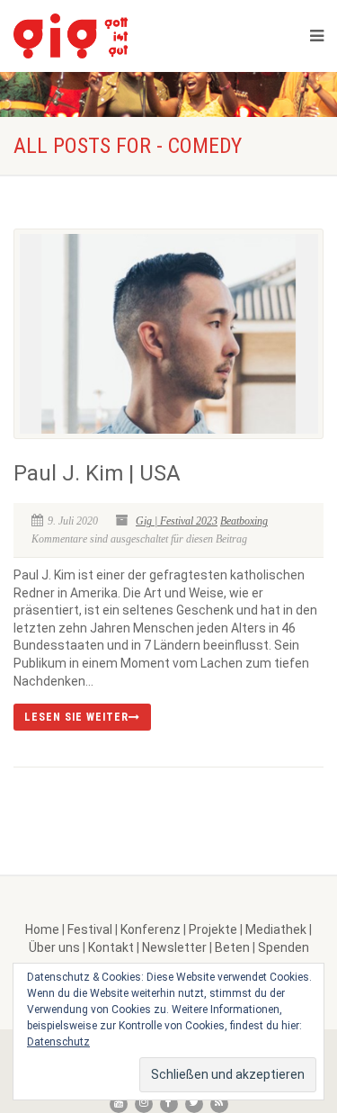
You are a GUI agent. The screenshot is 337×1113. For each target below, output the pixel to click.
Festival (89, 929)
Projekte (213, 929)
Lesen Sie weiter (76, 717)
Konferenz (150, 929)
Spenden (283, 947)
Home (42, 929)
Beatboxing (244, 521)
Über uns (54, 947)
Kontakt (111, 947)
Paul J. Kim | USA (97, 473)
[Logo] (116, 35)
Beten (232, 947)
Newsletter (174, 947)
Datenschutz (58, 1042)
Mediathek (275, 929)
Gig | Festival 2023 (176, 521)
